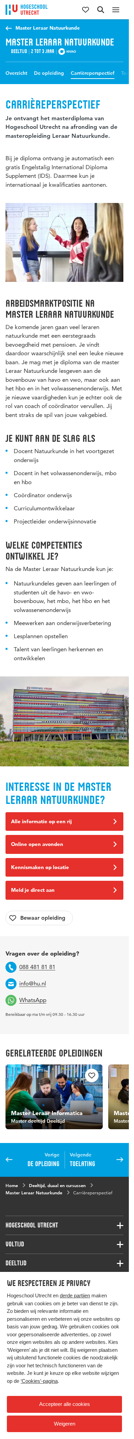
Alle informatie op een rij (41, 821)
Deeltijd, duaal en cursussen (57, 1185)
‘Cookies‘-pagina (39, 1381)
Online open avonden (37, 844)
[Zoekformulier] (100, 9)
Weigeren (64, 1424)
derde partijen (75, 1295)
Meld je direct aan (33, 890)
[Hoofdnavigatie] (115, 9)
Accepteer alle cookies (64, 1404)
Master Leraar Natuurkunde (47, 28)
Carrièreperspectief (92, 73)
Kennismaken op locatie (40, 867)
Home (11, 1185)
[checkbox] (39, 918)
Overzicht (16, 73)
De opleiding (49, 73)
